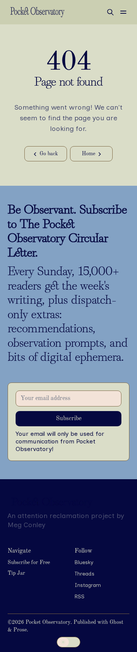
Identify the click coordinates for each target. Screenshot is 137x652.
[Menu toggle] (123, 12)
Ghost (116, 622)
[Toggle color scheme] (68, 642)
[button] (29, 563)
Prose (20, 630)
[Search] (110, 12)
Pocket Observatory (47, 622)
